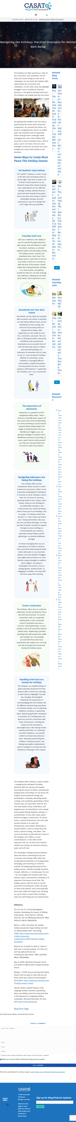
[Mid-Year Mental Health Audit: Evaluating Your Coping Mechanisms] (54, 86)
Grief (1, 1014)
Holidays (14, 1014)
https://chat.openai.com (27, 1002)
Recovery (31, 1014)
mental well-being (23, 1014)
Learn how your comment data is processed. (48, 1072)
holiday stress (7, 1014)
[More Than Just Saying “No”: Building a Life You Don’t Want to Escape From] (60, 182)
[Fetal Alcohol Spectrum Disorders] (54, 314)
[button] (35, 14)
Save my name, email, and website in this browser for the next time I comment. (25, 1055)
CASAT (20, 1106)
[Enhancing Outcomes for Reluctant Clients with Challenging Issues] (60, 314)
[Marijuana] (54, 293)
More (57, 267)
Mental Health (45, 19)
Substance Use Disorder (57, 19)
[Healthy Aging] (60, 293)
